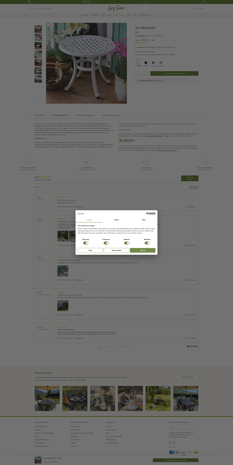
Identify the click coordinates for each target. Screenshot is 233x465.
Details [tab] (116, 220)
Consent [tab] (89, 220)
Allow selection (116, 250)
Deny (90, 250)
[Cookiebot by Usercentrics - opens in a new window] (147, 213)
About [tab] (144, 220)
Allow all (142, 250)
